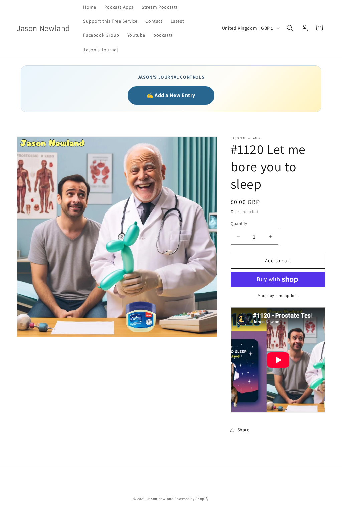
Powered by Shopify (191, 498)
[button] (290, 28)
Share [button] (243, 430)
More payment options (278, 295)
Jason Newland (160, 498)
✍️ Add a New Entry (171, 95)
